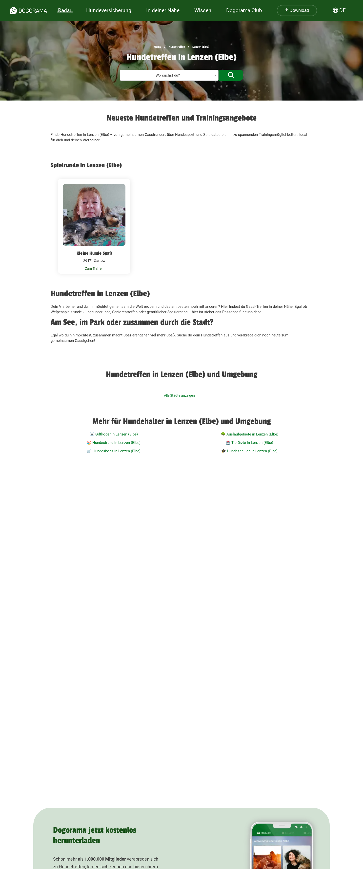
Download (298, 10)
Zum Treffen (94, 268)
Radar (64, 10)
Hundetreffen (177, 46)
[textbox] (169, 75)
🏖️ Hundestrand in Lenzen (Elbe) (114, 442)
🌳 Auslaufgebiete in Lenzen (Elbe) (249, 434)
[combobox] (169, 75)
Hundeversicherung (108, 10)
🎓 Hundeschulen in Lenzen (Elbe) (249, 451)
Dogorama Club (244, 10)
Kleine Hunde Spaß (94, 253)
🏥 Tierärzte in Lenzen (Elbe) (249, 442)
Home (157, 46)
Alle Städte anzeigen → (181, 395)
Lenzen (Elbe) (200, 46)
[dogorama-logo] (28, 10)
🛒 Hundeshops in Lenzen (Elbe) (114, 451)
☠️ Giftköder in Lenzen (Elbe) (114, 434)
